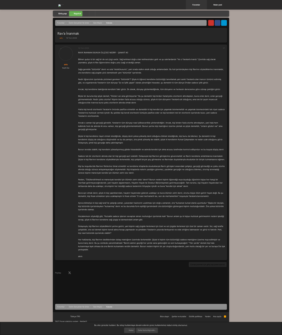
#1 (224, 48)
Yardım (207, 316)
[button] (205, 5)
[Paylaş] (220, 48)
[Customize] (86, 14)
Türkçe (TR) (75, 316)
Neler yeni (217, 5)
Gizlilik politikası (195, 316)
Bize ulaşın (164, 316)
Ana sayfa (217, 316)
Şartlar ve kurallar (179, 316)
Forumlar (196, 5)
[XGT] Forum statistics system (71, 321)
